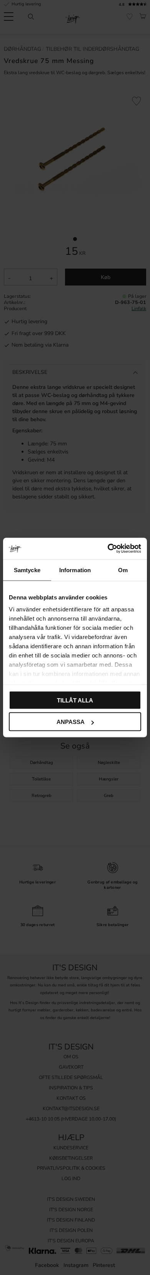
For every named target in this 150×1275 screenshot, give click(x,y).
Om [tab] (123, 569)
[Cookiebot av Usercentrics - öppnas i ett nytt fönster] (108, 549)
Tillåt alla (75, 700)
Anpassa (71, 722)
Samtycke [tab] (27, 569)
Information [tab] (75, 569)
